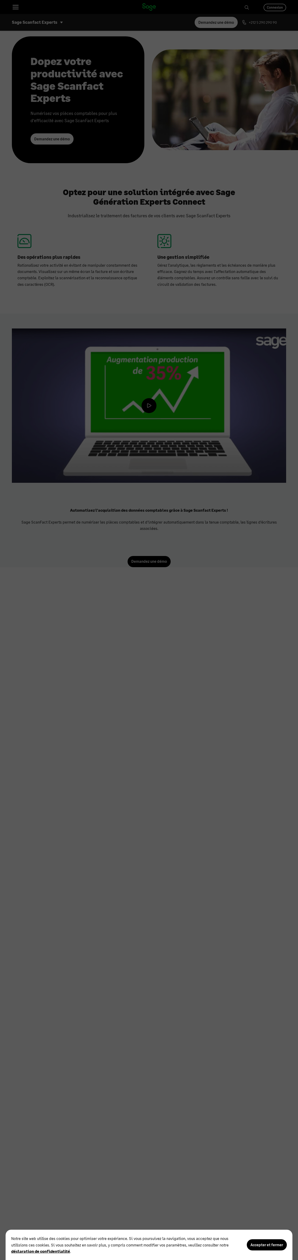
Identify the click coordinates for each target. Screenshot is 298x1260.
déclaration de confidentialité (40, 1251)
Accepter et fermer (267, 1245)
